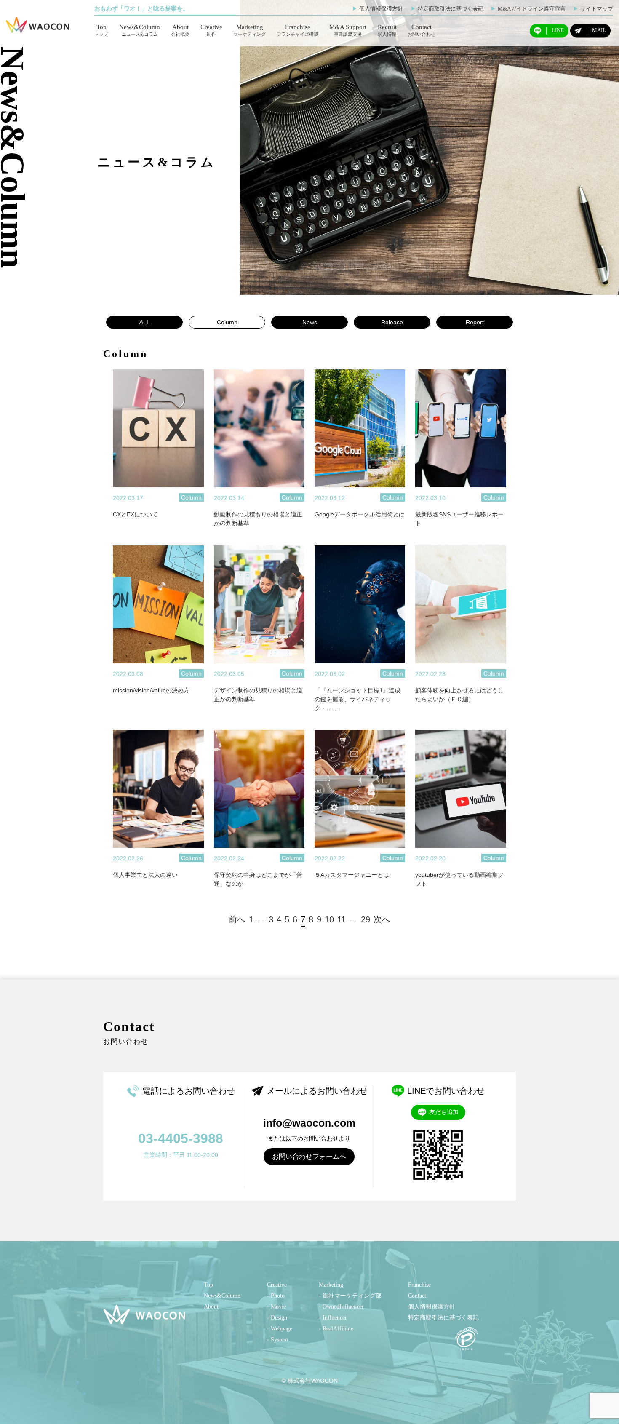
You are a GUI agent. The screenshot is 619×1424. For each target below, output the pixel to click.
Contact (421, 30)
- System (277, 1339)
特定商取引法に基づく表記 (447, 8)
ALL (144, 322)
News (309, 322)
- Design (277, 1317)
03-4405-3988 (180, 1138)
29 (365, 919)
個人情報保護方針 (377, 8)
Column (227, 322)
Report (475, 322)
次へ (382, 919)
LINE (558, 30)
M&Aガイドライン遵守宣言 (528, 8)
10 (329, 919)
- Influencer (333, 1317)
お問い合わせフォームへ (309, 1156)
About (180, 30)
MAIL (599, 30)
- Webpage (279, 1328)
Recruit (387, 30)
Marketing (249, 30)
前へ (237, 919)
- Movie (276, 1307)
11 (341, 919)
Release (392, 322)
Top (101, 30)
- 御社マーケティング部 (350, 1296)
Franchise (297, 30)
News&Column (139, 30)
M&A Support (347, 30)
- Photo (276, 1296)
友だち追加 (444, 1112)
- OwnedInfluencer (341, 1307)
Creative (211, 30)
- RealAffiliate (336, 1328)
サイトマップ (593, 8)
